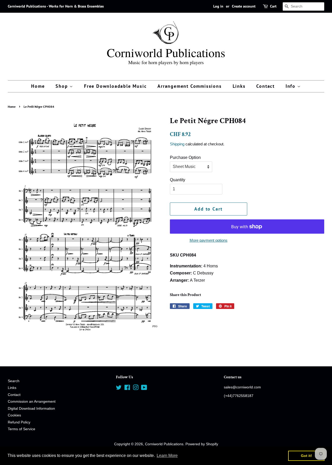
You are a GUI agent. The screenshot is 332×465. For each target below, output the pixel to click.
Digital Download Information (31, 408)
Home (38, 86)
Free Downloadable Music (115, 86)
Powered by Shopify (201, 444)
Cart (273, 6)
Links (239, 86)
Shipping (177, 144)
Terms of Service (21, 429)
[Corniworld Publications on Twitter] (119, 388)
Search (13, 381)
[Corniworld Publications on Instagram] (136, 388)
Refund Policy (19, 422)
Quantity (177, 180)
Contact (265, 86)
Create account (243, 6)
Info (291, 86)
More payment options (208, 240)
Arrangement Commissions (189, 86)
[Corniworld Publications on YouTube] (144, 388)
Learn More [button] (167, 455)
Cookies (14, 415)
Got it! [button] (306, 456)
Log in (218, 6)
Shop (63, 86)
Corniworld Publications (164, 444)
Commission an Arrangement (32, 401)
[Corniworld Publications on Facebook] (127, 388)
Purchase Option (185, 157)
